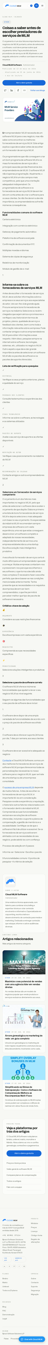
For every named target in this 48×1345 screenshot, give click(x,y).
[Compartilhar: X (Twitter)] (5, 90)
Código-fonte (36, 1235)
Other (6, 22)
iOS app (5, 1259)
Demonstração (8, 1314)
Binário (5, 1278)
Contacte (6, 760)
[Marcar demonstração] (36, 5)
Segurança (35, 1290)
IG (24, 1266)
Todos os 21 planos (9, 1290)
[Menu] (42, 5)
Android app (18, 1259)
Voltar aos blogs (37, 90)
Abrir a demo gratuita (24, 83)
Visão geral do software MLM (19, 1169)
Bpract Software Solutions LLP (13, 1334)
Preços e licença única (16, 1163)
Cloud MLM (7, 17)
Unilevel (5, 1286)
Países (6, 1339)
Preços (34, 1227)
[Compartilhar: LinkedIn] (11, 90)
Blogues (18, 17)
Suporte (34, 1286)
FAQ (4, 1311)
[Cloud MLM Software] (13, 5)
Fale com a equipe (14, 1187)
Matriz (4, 1282)
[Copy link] (24, 90)
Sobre (33, 1278)
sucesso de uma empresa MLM (19, 787)
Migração (35, 1294)
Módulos (34, 1223)
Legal (4, 1319)
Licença (34, 1231)
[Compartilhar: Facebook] (18, 90)
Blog (4, 1307)
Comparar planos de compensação (22, 1175)
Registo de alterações (35, 1240)
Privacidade (15, 1339)
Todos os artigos (14, 1181)
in (4, 1266)
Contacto (35, 1282)
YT (14, 1266)
